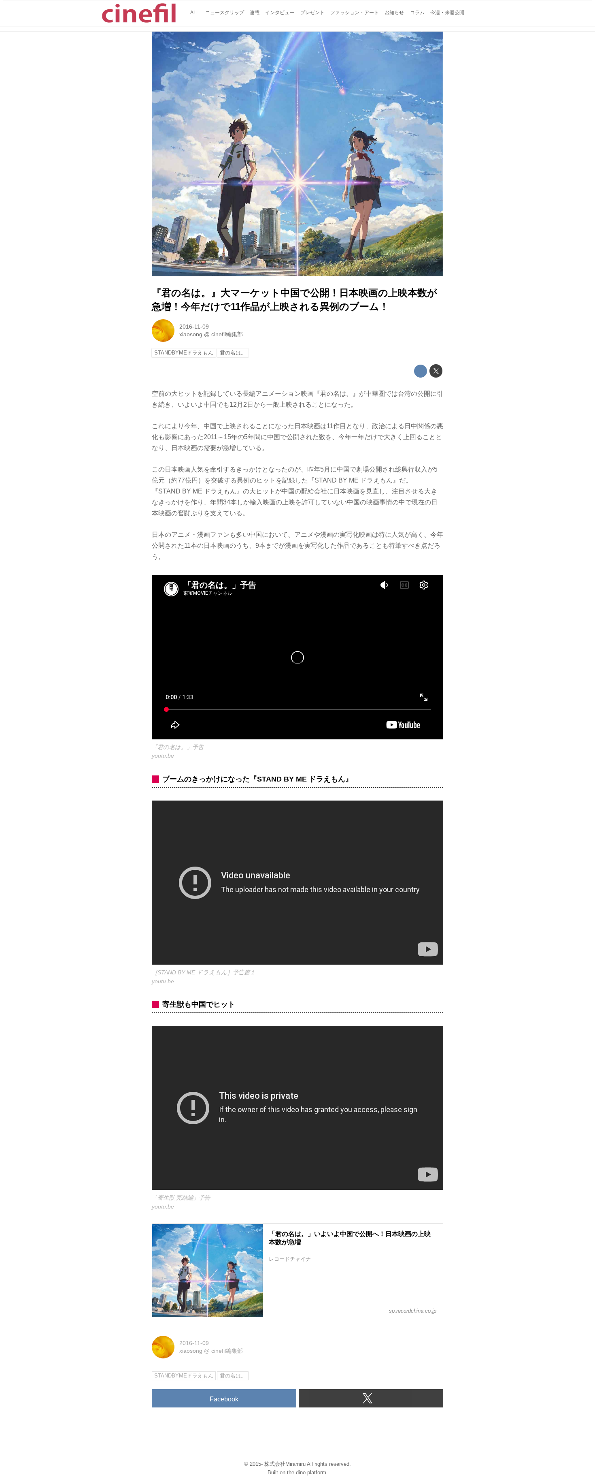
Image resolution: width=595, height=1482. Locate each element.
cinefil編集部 (227, 334)
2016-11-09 (194, 326)
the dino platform (306, 1472)
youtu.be (163, 755)
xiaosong (190, 334)
